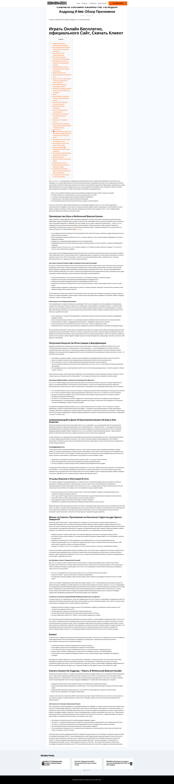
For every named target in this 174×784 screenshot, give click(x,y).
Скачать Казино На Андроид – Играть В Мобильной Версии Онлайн (61, 98)
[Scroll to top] (171, 781)
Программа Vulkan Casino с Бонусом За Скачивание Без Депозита (61, 63)
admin (83, 15)
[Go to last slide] (43, 763)
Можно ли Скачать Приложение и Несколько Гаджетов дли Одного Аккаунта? (62, 80)
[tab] (84, 770)
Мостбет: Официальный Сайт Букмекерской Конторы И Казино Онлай (85, 763)
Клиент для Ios (57, 129)
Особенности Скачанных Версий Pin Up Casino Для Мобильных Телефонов (62, 90)
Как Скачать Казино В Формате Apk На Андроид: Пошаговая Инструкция (61, 49)
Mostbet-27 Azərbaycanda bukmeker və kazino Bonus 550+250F (52, 763)
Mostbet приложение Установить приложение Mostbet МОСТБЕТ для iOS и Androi (118, 763)
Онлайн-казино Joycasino (60, 163)
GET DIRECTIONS (118, 3)
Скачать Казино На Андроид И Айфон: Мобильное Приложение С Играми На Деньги (62, 125)
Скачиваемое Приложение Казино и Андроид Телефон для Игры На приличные (62, 170)
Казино (55, 94)
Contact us (92, 3)
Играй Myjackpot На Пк (59, 72)
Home (78, 3)
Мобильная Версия (58, 157)
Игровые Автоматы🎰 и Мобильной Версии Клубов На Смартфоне (61, 149)
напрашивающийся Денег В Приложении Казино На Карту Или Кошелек (61, 69)
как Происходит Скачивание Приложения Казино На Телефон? (61, 116)
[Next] (131, 763)
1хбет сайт (79, 229)
